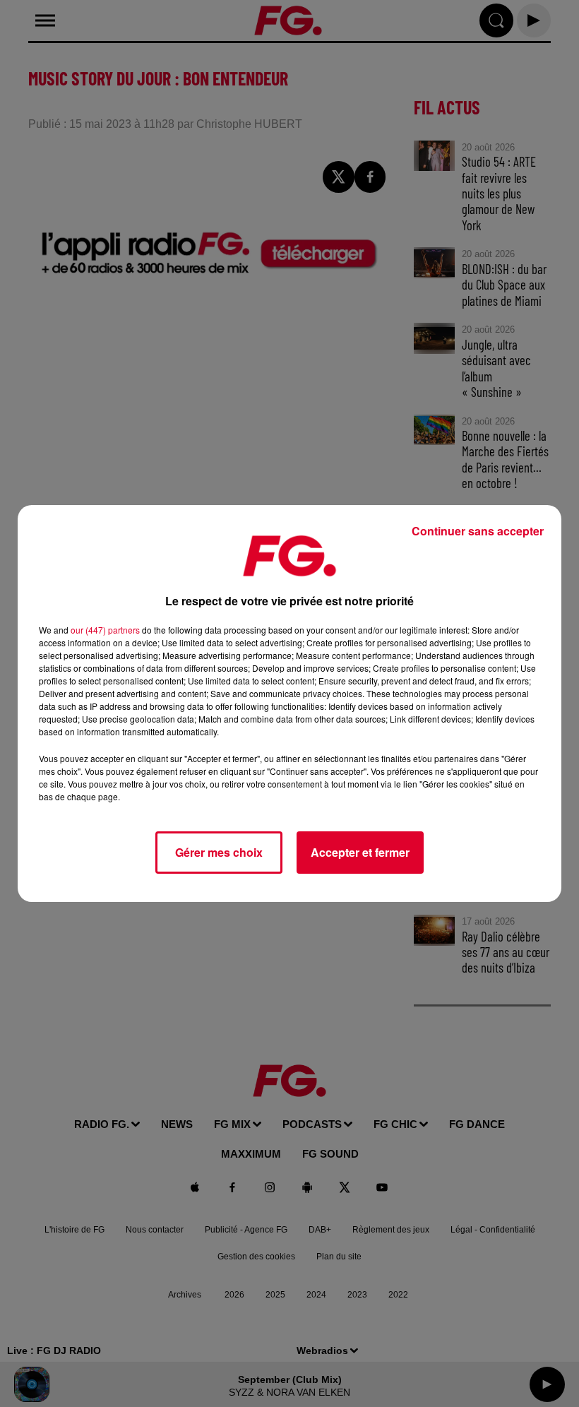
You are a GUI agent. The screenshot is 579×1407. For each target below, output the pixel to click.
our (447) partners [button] (105, 630)
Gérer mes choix (219, 852)
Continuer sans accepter (478, 531)
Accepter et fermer (360, 852)
